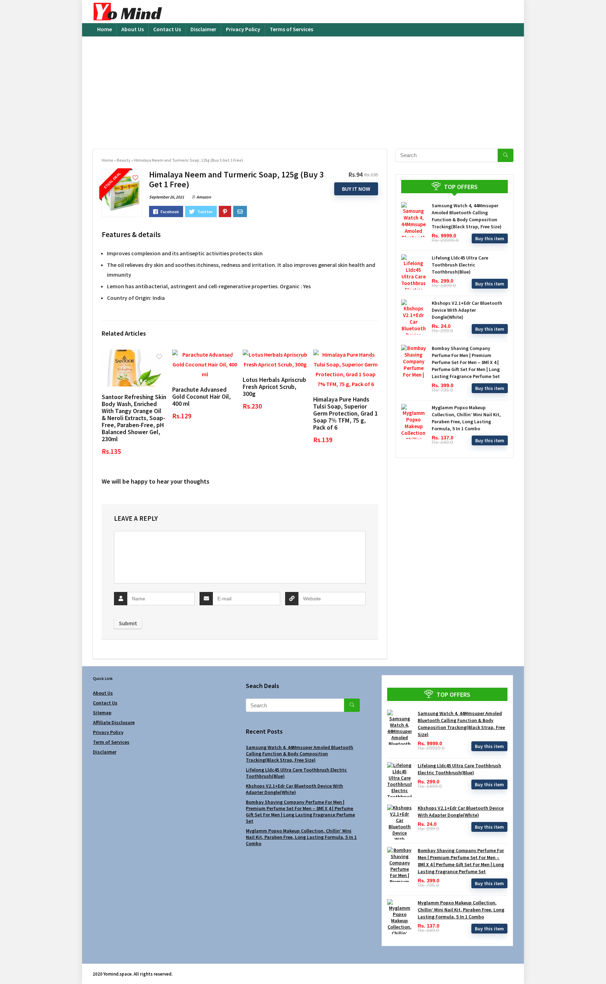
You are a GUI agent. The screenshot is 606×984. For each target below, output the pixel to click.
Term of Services (111, 742)
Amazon (203, 197)
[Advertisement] (303, 89)
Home (104, 29)
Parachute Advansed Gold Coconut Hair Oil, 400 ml (201, 396)
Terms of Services (291, 29)
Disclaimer (203, 29)
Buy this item (489, 238)
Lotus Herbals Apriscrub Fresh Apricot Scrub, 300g (274, 387)
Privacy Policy (243, 29)
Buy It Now (356, 188)
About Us (132, 29)
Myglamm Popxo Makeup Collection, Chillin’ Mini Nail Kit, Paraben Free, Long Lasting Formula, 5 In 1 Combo (301, 837)
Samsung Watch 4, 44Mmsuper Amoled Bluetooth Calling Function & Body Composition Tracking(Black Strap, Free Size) (299, 753)
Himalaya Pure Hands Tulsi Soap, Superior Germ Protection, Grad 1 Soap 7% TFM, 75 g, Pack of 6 (345, 413)
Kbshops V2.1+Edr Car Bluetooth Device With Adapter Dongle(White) (467, 310)
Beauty (123, 160)
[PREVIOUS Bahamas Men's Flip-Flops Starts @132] (7, 966)
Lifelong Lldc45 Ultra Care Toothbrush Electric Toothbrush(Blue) (460, 265)
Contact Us (167, 29)
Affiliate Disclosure (114, 722)
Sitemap (102, 712)
